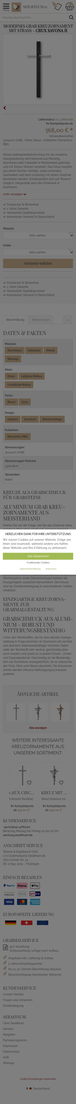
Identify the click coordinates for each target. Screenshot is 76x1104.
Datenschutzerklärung (30, 569)
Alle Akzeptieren (38, 556)
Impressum (51, 569)
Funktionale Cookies (38, 562)
